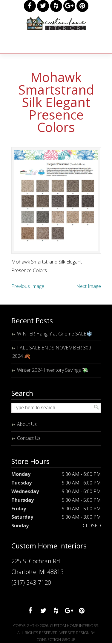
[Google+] (69, 6)
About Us (27, 424)
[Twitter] (43, 6)
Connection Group (56, 639)
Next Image (88, 286)
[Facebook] (30, 6)
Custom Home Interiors (56, 23)
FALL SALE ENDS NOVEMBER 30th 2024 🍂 (52, 352)
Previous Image (27, 286)
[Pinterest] (82, 6)
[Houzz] (56, 6)
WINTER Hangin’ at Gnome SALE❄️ (54, 333)
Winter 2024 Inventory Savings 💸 (52, 370)
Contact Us (29, 438)
